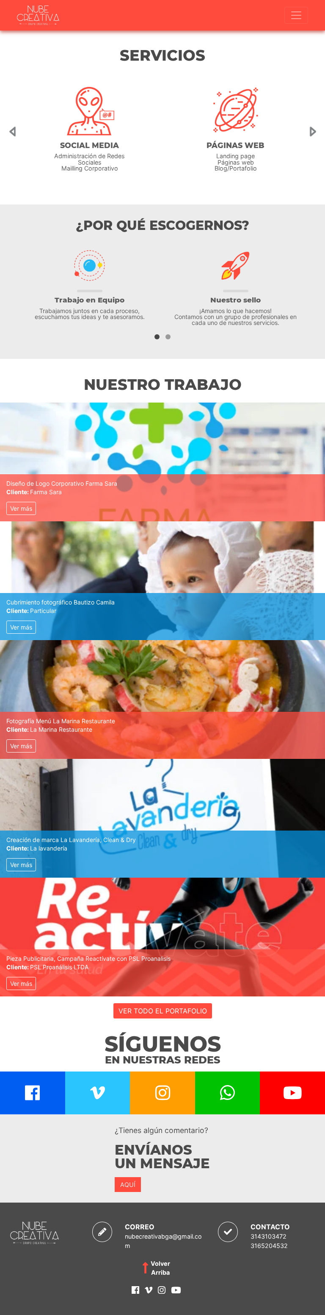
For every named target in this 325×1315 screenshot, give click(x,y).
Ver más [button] (21, 508)
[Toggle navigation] (296, 15)
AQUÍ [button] (127, 1184)
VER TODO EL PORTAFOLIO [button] (162, 1011)
